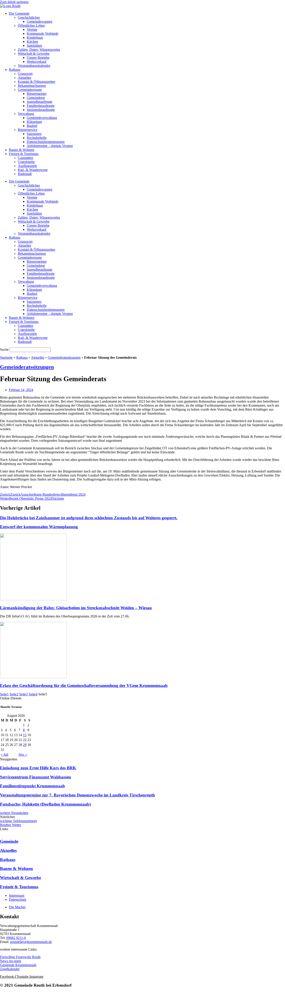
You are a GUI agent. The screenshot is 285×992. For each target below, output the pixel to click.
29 (24, 745)
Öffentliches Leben (31, 25)
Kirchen (32, 41)
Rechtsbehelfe (37, 138)
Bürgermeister (37, 94)
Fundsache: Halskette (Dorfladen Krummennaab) (45, 804)
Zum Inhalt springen (14, 2)
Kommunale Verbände (42, 33)
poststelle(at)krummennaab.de (31, 942)
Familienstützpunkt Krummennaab (32, 786)
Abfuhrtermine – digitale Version (50, 146)
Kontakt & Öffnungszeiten (36, 82)
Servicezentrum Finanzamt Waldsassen (35, 777)
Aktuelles (24, 77)
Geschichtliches (29, 17)
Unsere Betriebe (38, 57)
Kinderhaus (35, 37)
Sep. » (22, 754)
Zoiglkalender (10, 969)
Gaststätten (25, 158)
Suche (4, 349)
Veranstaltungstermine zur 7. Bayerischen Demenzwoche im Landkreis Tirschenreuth (77, 795)
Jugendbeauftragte (39, 102)
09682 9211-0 (16, 938)
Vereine (32, 29)
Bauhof (32, 126)
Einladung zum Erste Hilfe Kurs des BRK (38, 768)
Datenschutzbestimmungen (46, 142)
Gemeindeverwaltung (42, 118)
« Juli (4, 754)
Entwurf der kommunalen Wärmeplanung (39, 526)
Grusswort (25, 73)
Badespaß (25, 174)
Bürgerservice (27, 130)
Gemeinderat (36, 98)
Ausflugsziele (27, 166)
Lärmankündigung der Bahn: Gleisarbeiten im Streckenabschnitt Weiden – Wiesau (76, 607)
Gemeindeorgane (30, 90)
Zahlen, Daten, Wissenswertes (39, 49)
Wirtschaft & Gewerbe (33, 53)
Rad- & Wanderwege (33, 170)
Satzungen (34, 134)
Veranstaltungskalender (34, 65)
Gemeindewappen (39, 21)
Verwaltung (26, 114)
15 (24, 735)
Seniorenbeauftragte (41, 110)
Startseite (6, 357)
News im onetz (10, 961)
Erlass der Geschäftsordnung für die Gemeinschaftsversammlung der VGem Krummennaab (84, 685)
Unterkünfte (26, 162)
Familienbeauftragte (41, 106)
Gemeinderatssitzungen (64, 357)
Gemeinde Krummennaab (18, 965)
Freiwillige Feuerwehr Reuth (20, 957)
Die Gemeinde (19, 13)
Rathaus (14, 69)
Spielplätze (34, 45)
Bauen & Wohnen (21, 150)
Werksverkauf (36, 61)
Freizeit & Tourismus (24, 154)
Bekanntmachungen (32, 86)
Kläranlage (34, 122)
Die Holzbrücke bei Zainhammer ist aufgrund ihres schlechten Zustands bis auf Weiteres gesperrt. (88, 517)
